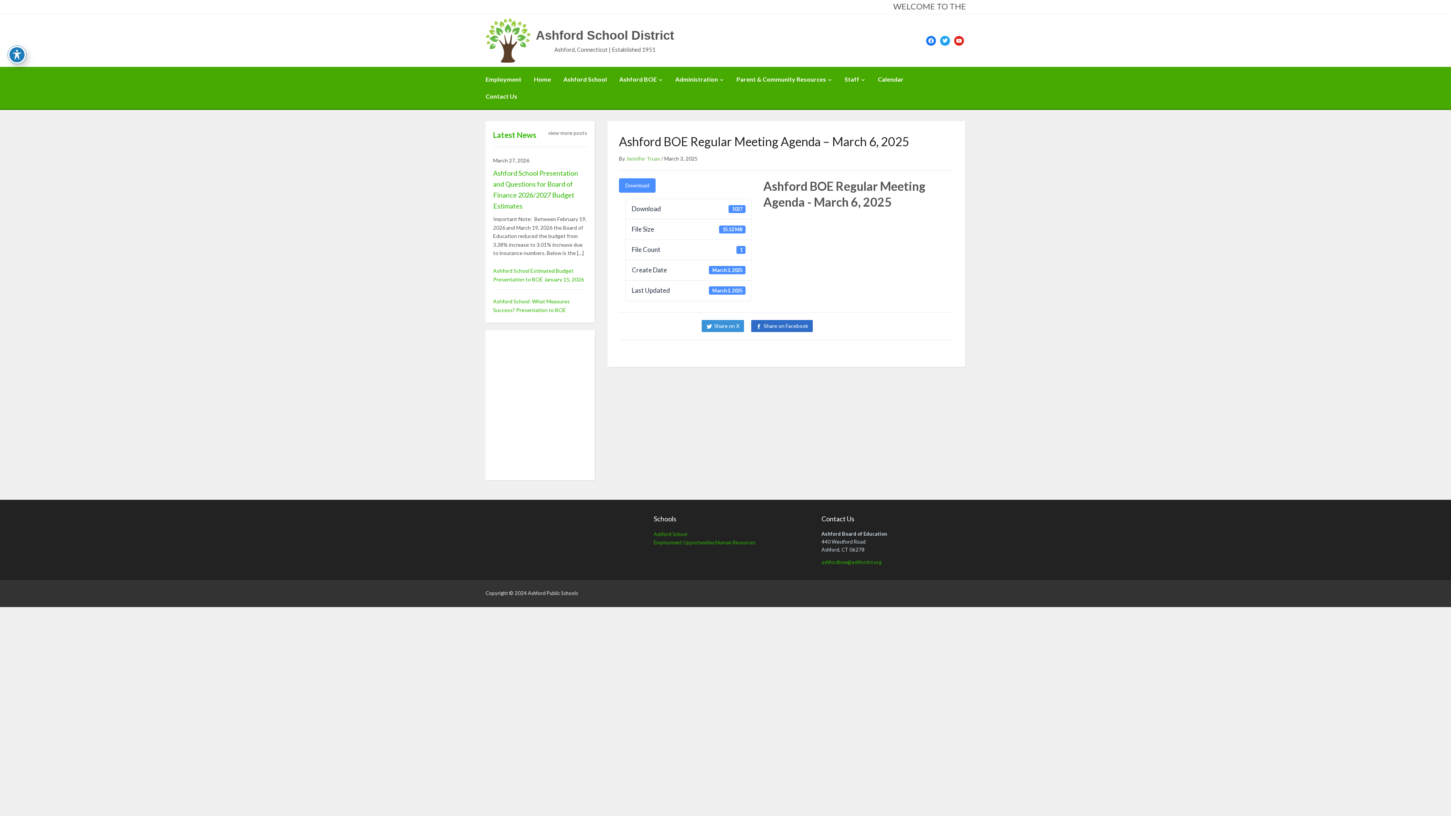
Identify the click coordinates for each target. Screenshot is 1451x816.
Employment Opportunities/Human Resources (704, 542)
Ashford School (585, 79)
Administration (696, 79)
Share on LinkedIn (846, 326)
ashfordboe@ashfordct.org (851, 562)
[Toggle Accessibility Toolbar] (17, 55)
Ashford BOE (638, 79)
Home (542, 79)
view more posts (567, 133)
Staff (852, 79)
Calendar (890, 79)
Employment (503, 79)
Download (637, 185)
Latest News (514, 134)
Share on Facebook (786, 326)
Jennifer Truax (643, 158)
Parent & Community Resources (781, 79)
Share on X (726, 326)
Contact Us (501, 96)
